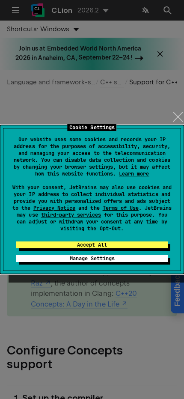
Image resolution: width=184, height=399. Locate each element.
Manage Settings (92, 258)
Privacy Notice (54, 208)
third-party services (71, 214)
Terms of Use (121, 208)
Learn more (134, 173)
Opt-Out (110, 228)
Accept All (92, 244)
